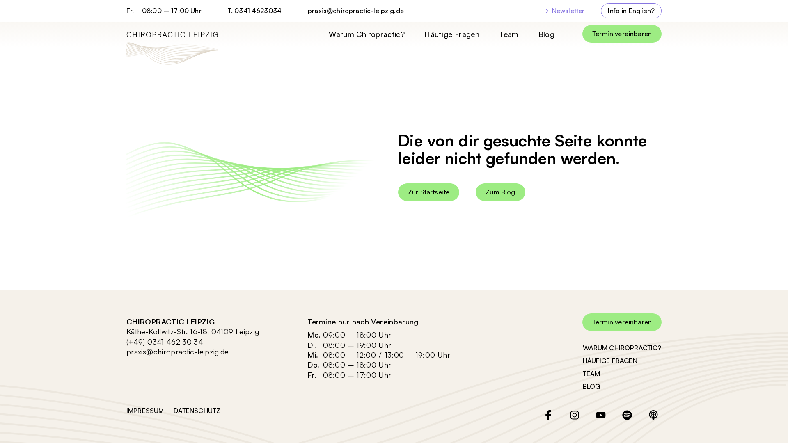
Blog (546, 34)
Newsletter (568, 11)
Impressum (145, 410)
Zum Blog (500, 192)
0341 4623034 (258, 11)
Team (508, 34)
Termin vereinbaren (622, 34)
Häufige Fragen (451, 34)
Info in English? (631, 11)
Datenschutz (197, 410)
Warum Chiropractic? (367, 34)
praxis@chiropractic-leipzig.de (356, 11)
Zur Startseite (428, 192)
